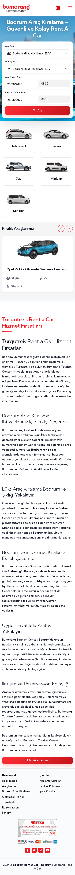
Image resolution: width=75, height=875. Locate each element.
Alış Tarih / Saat (13, 77)
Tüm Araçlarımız (37, 760)
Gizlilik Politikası (50, 786)
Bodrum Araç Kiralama (16, 791)
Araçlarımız (9, 786)
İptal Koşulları (48, 791)
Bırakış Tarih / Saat (15, 92)
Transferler (9, 802)
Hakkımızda (9, 780)
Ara (39, 110)
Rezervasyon (10, 807)
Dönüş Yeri (11, 61)
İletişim (6, 812)
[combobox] (37, 53)
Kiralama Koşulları (50, 780)
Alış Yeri (9, 46)
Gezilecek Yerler (13, 796)
